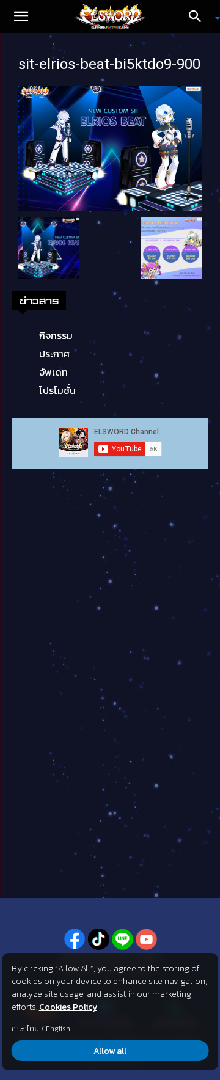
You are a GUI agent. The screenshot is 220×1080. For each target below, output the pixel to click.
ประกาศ (54, 353)
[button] (20, 16)
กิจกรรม (56, 335)
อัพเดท (53, 372)
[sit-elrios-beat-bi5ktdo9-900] (110, 147)
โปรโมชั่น (57, 390)
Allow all (110, 1051)
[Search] (199, 16)
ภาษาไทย (25, 1028)
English (58, 1028)
